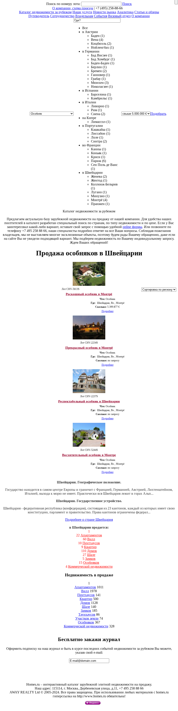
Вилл (91, 539)
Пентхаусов (91, 543)
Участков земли (87, 618)
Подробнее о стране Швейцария (89, 519)
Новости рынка (104, 12)
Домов (92, 551)
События (100, 16)
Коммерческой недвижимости (90, 566)
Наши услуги (82, 12)
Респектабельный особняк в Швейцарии (89, 401)
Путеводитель (38, 16)
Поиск (127, 4)
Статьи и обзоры (146, 12)
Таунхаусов (86, 614)
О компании (141, 16)
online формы (132, 227)
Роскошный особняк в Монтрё (89, 294)
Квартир (90, 547)
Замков (90, 559)
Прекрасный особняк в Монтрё (89, 347)
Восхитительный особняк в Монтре (89, 455)
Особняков (91, 562)
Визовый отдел (119, 16)
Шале (91, 555)
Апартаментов (91, 535)
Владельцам (84, 16)
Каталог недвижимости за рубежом (45, 12)
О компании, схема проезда (72, 8)
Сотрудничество (62, 16)
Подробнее (108, 311)
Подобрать (158, 114)
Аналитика (125, 12)
